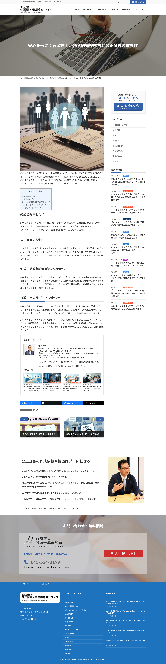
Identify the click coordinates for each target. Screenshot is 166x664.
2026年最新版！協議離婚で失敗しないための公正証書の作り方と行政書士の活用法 (128, 278)
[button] (123, 553)
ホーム (67, 598)
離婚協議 (38, 382)
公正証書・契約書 (56, 382)
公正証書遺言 (69, 622)
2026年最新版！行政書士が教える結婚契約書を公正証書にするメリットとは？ (128, 250)
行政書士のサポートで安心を (34, 205)
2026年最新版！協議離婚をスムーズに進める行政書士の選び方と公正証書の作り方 (32, 388)
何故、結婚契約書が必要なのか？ (36, 202)
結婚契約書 (68, 626)
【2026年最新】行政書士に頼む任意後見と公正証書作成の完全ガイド (92, 388)
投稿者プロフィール (33, 208)
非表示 (40, 191)
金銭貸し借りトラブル (71, 630)
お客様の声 (68, 645)
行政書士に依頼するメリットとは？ (75, 610)
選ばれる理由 (69, 602)
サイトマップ (44, 584)
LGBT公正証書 (69, 641)
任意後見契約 (96, 382)
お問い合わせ (139, 2)
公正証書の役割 (28, 199)
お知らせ (116, 161)
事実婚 (67, 638)
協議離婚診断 (69, 614)
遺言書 (115, 135)
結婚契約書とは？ (29, 196)
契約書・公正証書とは (71, 606)
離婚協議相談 (69, 618)
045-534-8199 (45, 562)
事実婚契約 (117, 156)
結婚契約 (35, 410)
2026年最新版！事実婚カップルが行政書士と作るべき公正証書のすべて (72, 388)
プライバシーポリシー (29, 584)
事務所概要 (68, 649)
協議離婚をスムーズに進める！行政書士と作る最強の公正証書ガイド (125, 641)
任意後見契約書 (69, 634)
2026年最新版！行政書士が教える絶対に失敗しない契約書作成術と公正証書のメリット (52, 388)
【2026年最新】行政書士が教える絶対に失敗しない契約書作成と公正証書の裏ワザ (128, 293)
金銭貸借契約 (118, 146)
